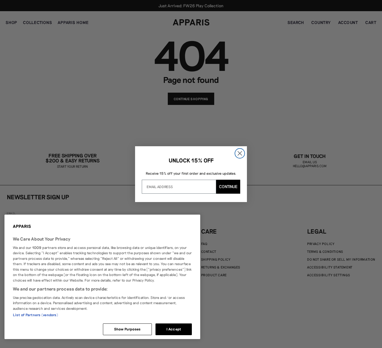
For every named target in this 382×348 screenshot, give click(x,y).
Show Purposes (127, 329)
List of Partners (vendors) (35, 315)
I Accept (173, 329)
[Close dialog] (240, 153)
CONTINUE (228, 186)
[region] (102, 277)
